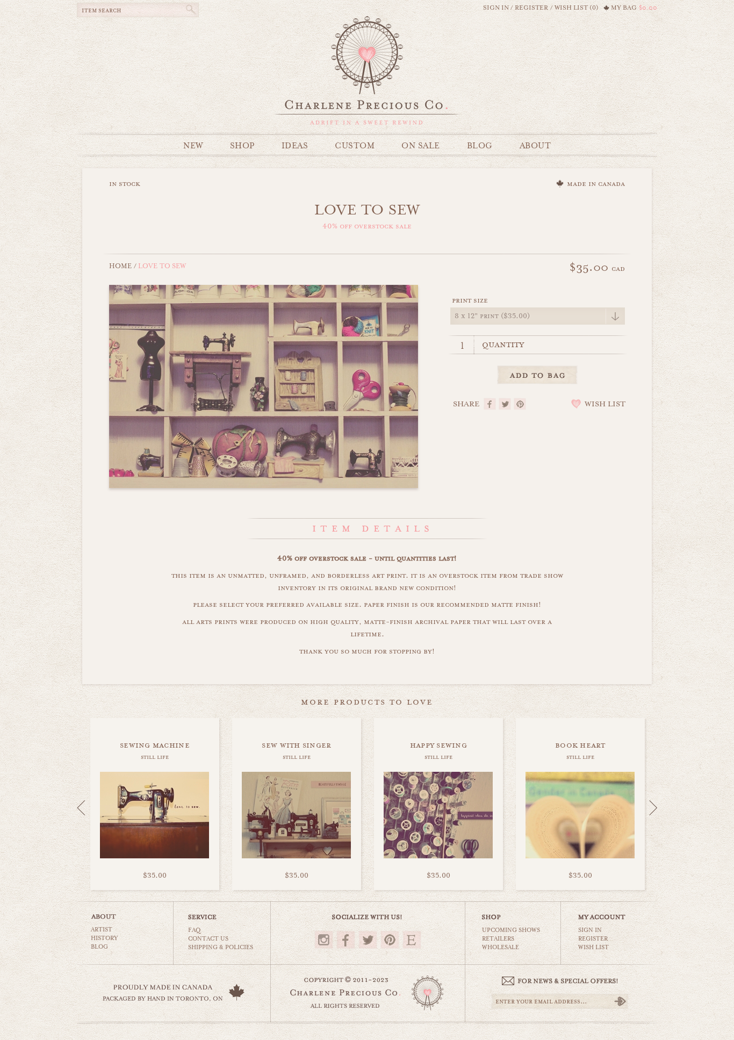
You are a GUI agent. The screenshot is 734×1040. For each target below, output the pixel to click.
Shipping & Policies (220, 947)
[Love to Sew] (263, 385)
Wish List (593, 947)
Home (120, 266)
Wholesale (500, 947)
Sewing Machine (155, 745)
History (104, 938)
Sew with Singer (296, 745)
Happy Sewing (438, 745)
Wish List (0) (577, 8)
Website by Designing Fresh (367, 1030)
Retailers (498, 938)
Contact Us (208, 938)
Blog (99, 946)
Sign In (590, 930)
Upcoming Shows (511, 930)
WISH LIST (605, 404)
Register (593, 938)
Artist (101, 929)
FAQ (194, 930)
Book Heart (580, 745)
